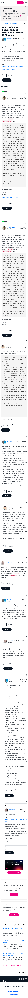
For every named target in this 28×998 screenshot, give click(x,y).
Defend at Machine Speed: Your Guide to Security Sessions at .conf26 (14, 954)
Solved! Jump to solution (11, 23)
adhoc (4, 66)
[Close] (25, 984)
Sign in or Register (18, 15)
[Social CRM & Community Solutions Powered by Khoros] (22, 972)
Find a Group (14, 914)
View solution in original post (10, 197)
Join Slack (14, 894)
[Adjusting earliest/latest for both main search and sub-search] (23, 218)
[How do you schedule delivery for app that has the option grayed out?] (26, 218)
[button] (25, 24)
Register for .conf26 (14, 872)
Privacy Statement (13, 991)
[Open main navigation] (26, 2)
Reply (6, 80)
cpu (9, 66)
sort (3, 69)
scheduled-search (17, 66)
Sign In (20, 2)
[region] (14, 990)
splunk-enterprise (11, 69)
